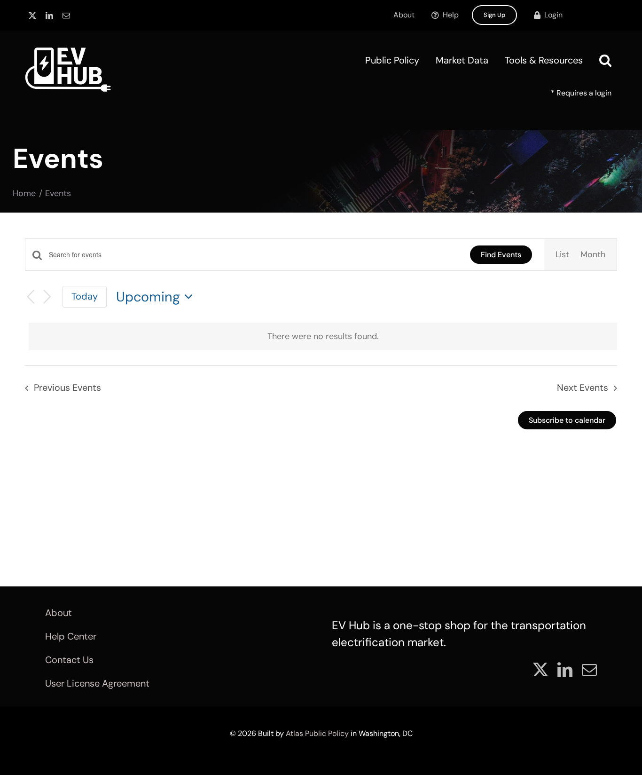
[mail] (66, 15)
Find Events (501, 255)
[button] (605, 60)
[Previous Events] (30, 297)
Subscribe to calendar (567, 420)
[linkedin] (49, 15)
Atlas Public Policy (317, 733)
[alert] (323, 336)
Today (84, 296)
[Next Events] (47, 297)
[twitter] (32, 15)
